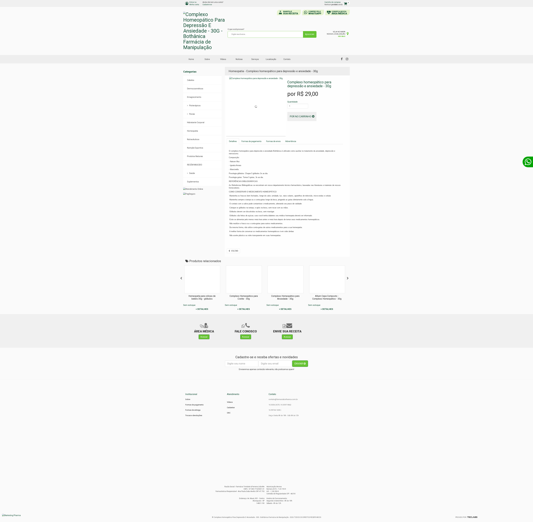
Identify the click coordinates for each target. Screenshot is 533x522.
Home (191, 59)
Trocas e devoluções (193, 415)
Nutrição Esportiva (195, 148)
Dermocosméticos (195, 89)
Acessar (204, 337)
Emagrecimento (194, 97)
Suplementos (193, 182)
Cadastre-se (207, 5)
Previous (181, 278)
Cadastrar (231, 407)
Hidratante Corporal (195, 122)
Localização (271, 59)
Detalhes (233, 141)
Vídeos (223, 59)
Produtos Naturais (195, 156)
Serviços (255, 59)
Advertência (290, 141)
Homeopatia (192, 131)
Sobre (207, 59)
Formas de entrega (192, 410)
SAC (228, 413)
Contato (287, 59)
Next (347, 278)
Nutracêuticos (193, 139)
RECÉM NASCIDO (194, 165)
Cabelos (190, 80)
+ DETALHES (202, 309)
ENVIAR (299, 363)
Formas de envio (273, 141)
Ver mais (341, 36)
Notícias (239, 59)
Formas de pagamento (252, 141)
